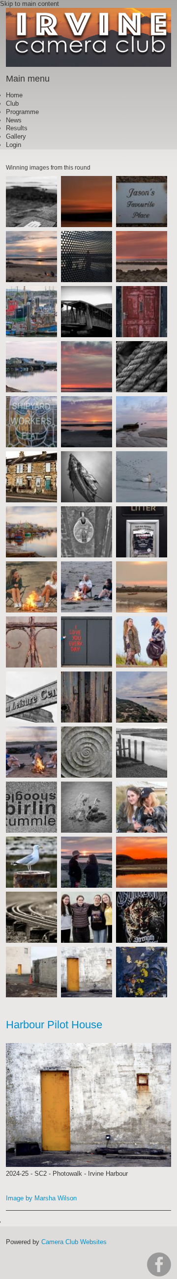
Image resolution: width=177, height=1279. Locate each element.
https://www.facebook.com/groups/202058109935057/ (159, 1264)
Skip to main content (29, 3)
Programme (22, 112)
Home (14, 95)
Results (17, 128)
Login (13, 144)
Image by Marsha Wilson (41, 1198)
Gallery (16, 136)
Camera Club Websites (74, 1242)
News (14, 120)
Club (12, 103)
